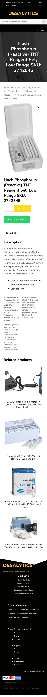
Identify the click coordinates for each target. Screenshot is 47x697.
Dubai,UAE (18, 633)
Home (6, 87)
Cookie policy (34, 688)
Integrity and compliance (23, 590)
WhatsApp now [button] (19, 219)
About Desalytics (23, 580)
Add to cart (22, 208)
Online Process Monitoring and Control (23, 613)
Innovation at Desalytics (23, 593)
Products (15, 87)
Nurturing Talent (23, 583)
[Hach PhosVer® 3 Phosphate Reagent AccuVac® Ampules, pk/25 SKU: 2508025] (13, 308)
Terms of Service (21, 688)
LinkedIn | (28, 2)
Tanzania (17, 639)
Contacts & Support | (14, 2)
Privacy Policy (7, 688)
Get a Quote (11, 5)
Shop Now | (38, 2)
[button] (38, 107)
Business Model (24, 587)
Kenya (16, 636)
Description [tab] (12, 233)
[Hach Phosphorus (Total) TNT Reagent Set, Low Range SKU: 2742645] (31, 307)
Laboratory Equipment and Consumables (23, 609)
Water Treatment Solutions (18, 617)
